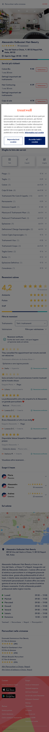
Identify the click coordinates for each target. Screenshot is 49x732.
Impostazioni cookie (13, 141)
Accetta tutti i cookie (35, 141)
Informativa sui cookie (34, 133)
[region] (24, 126)
